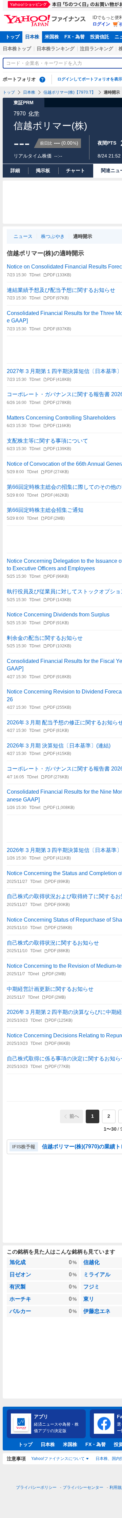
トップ (12, 36)
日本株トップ (17, 48)
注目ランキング (96, 48)
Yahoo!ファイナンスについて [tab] (58, 1458)
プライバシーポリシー (36, 1487)
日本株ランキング (56, 48)
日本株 (32, 36)
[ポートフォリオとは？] (42, 79)
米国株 (52, 36)
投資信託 (99, 36)
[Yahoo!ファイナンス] (46, 16)
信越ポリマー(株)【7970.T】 (69, 92)
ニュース (23, 236)
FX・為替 (74, 36)
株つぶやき (53, 236)
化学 (33, 113)
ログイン (101, 23)
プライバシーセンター (83, 1487)
